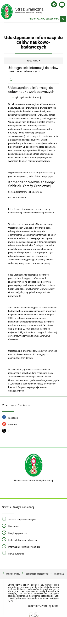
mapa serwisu (13, 573)
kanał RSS (59, 573)
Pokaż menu (32, 60)
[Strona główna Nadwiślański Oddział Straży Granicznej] (34, 465)
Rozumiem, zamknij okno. (42, 606)
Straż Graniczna (22, 9)
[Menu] (62, 5)
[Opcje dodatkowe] (54, 5)
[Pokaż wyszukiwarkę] (63, 19)
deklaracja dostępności (37, 573)
